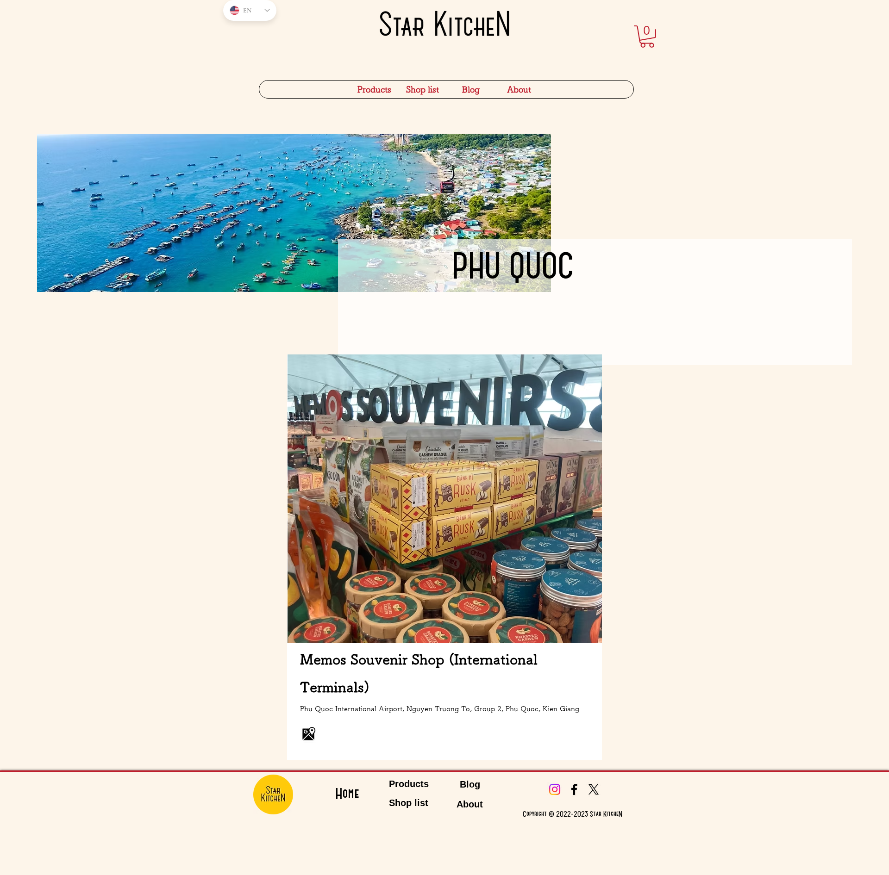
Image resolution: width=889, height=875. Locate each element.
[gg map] (309, 734)
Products (409, 784)
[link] (647, 36)
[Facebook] (574, 789)
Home (347, 794)
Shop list (408, 803)
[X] (593, 789)
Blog (470, 784)
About (470, 804)
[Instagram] (554, 789)
